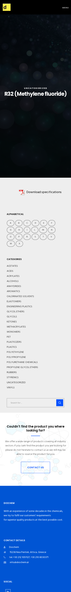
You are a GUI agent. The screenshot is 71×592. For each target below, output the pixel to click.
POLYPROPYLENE (16, 357)
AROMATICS (13, 291)
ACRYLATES (13, 276)
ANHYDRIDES (14, 286)
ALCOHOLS (13, 281)
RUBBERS (12, 372)
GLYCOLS (12, 317)
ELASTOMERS (14, 301)
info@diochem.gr (19, 562)
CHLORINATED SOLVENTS (20, 296)
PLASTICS (12, 347)
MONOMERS (13, 332)
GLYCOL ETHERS (15, 311)
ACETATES (12, 266)
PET (9, 337)
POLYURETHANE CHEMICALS (22, 362)
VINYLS (11, 387)
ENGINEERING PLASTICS (19, 306)
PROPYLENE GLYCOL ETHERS (22, 367)
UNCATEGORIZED (35, 88)
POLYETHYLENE (15, 352)
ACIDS (10, 271)
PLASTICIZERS (14, 342)
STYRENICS (13, 377)
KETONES (12, 322)
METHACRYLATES (16, 327)
